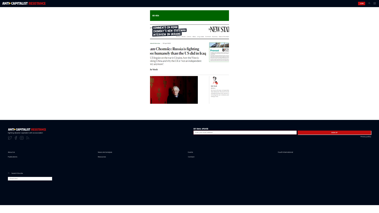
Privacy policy (366, 136)
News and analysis (105, 152)
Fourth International (285, 152)
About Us (11, 152)
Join (362, 3)
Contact (191, 157)
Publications (12, 157)
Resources (102, 157)
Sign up (334, 132)
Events (190, 152)
